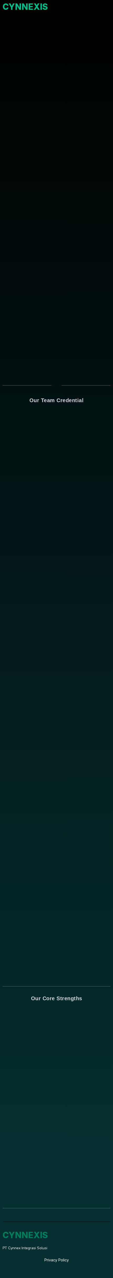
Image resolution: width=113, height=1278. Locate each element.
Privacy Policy (56, 1260)
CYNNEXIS (25, 7)
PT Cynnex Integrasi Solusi (25, 1248)
